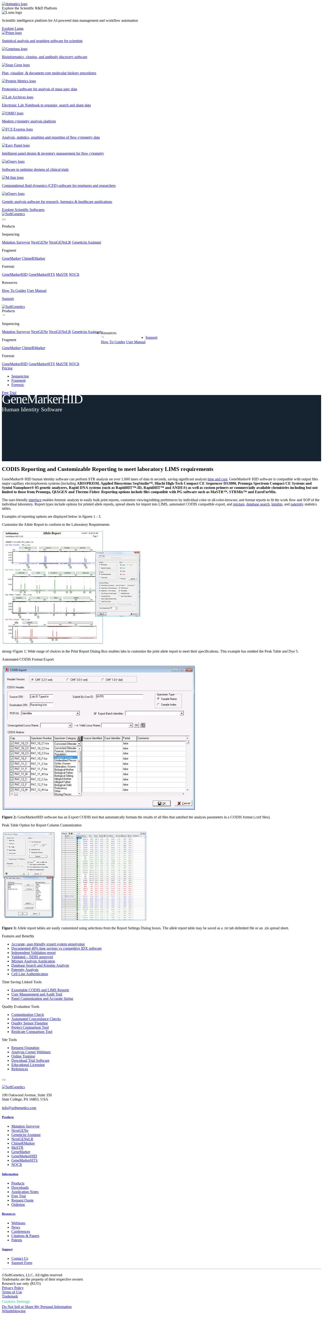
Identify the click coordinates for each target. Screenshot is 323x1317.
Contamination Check (27, 1015)
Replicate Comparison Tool (31, 1032)
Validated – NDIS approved (32, 957)
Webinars (18, 1223)
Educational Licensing (28, 1065)
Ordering (18, 1205)
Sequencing (20, 376)
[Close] (4, 1079)
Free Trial (9, 393)
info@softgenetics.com (19, 1108)
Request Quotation (25, 1048)
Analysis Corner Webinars (31, 1052)
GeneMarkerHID (15, 274)
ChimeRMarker (33, 258)
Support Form (21, 1263)
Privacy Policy (13, 1288)
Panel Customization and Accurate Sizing (42, 999)
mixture (238, 504)
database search (258, 504)
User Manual (36, 291)
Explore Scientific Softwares (23, 210)
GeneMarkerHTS (42, 274)
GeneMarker (11, 258)
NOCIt (74, 274)
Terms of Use (12, 1292)
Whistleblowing (14, 1311)
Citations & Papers (25, 1236)
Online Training (23, 1056)
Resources (8, 1214)
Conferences (20, 1231)
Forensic (17, 385)
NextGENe (39, 242)
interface (35, 500)
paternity (297, 504)
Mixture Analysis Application (33, 961)
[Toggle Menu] (4, 219)
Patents (16, 1240)
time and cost (217, 479)
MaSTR (62, 274)
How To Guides (14, 291)
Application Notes (25, 1192)
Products (8, 1117)
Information (10, 1174)
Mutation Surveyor (16, 242)
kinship (276, 504)
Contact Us (19, 1258)
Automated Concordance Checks (36, 1019)
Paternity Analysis (24, 970)
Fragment (18, 380)
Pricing (7, 368)
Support (151, 337)
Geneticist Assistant (86, 242)
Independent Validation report (33, 953)
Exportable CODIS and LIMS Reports (40, 990)
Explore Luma (12, 28)
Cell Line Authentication (29, 974)
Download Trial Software (30, 1060)
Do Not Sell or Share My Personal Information (37, 1307)
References (19, 1069)
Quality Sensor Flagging (29, 1023)
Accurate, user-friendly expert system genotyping (48, 944)
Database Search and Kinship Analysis (40, 965)
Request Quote (22, 1200)
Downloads (20, 1187)
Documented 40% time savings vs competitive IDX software (56, 948)
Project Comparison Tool (30, 1027)
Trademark (10, 1296)
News (15, 1227)
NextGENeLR (60, 242)
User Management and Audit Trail (36, 994)
